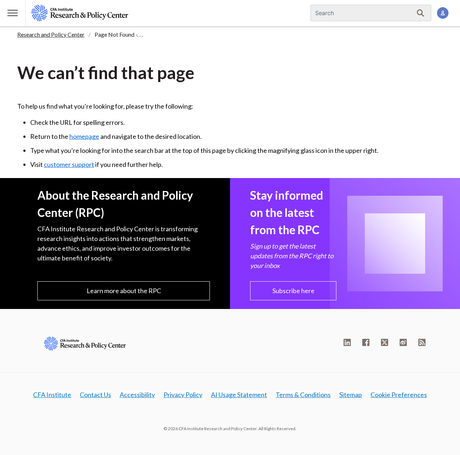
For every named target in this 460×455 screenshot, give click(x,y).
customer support (69, 164)
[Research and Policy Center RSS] (422, 342)
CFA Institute (52, 395)
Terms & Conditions (303, 395)
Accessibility (137, 395)
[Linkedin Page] (347, 342)
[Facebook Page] (365, 342)
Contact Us (95, 395)
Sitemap (350, 395)
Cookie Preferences (399, 395)
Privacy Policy (183, 395)
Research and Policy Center (50, 34)
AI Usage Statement (239, 395)
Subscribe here (293, 291)
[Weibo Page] (403, 342)
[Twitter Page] (384, 342)
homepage (84, 136)
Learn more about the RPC (124, 291)
